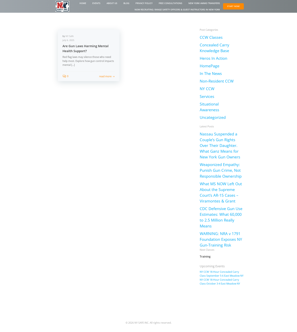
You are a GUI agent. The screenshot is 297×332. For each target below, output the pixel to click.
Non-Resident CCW (217, 81)
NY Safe (70, 36)
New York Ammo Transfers (204, 3)
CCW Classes (211, 37)
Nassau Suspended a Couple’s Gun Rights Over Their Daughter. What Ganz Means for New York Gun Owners (220, 145)
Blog (126, 3)
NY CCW (207, 88)
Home (83, 3)
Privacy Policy (144, 3)
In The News (211, 73)
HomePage (209, 65)
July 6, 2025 (68, 40)
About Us (112, 3)
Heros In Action (213, 58)
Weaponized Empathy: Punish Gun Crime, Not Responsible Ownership (221, 170)
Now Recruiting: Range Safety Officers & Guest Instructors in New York (177, 9)
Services (207, 96)
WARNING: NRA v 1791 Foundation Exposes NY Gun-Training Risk (221, 239)
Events (96, 3)
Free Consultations (170, 3)
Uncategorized (213, 117)
